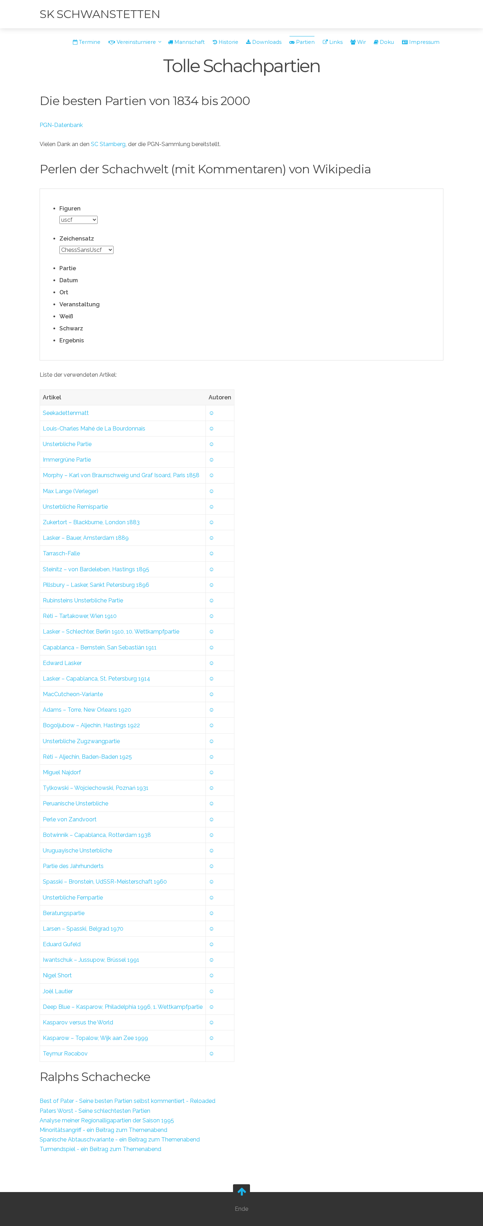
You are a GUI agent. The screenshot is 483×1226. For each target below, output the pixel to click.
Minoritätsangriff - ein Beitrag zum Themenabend (103, 1130)
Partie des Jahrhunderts (73, 866)
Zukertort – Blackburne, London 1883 (91, 522)
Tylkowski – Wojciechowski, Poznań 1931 (96, 788)
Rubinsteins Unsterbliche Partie (83, 600)
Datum (68, 280)
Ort (63, 292)
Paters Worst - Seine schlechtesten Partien (95, 1111)
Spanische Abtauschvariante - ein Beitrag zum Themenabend (120, 1139)
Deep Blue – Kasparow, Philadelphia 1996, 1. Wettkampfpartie (123, 1007)
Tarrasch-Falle (61, 553)
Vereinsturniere (136, 42)
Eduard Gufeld (62, 944)
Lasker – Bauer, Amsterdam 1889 (86, 537)
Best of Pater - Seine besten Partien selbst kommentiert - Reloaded (127, 1101)
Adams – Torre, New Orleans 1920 (87, 709)
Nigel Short (57, 975)
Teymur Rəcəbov (65, 1053)
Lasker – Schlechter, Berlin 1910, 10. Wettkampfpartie (111, 631)
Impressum (424, 42)
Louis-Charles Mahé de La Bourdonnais (94, 428)
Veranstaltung (79, 304)
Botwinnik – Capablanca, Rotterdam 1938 (97, 835)
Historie (227, 42)
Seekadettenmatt (66, 413)
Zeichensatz (76, 238)
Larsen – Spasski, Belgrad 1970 (83, 928)
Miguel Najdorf (62, 772)
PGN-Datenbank (61, 125)
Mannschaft (189, 42)
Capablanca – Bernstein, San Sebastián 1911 (100, 647)
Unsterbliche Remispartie (75, 506)
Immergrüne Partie (67, 459)
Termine (88, 42)
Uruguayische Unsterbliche (77, 850)
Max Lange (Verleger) (70, 491)
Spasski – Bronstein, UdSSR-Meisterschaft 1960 (105, 881)
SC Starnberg (108, 144)
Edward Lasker (62, 663)
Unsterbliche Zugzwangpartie (81, 741)
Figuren (70, 208)
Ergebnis (71, 340)
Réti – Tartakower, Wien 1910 (80, 616)
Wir (361, 42)
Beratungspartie (64, 913)
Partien (305, 42)
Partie (67, 268)
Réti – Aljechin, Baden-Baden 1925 (87, 756)
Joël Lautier (58, 991)
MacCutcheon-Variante (73, 694)
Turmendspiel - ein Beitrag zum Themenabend (100, 1149)
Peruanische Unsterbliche (75, 803)
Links (335, 42)
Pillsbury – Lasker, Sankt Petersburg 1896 (96, 585)
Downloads (266, 42)
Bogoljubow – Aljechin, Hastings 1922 (91, 725)
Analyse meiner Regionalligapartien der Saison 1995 (107, 1120)
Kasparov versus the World (78, 1022)
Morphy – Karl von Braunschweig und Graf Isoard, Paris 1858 (121, 475)
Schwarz (71, 328)
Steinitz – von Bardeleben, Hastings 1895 (96, 569)
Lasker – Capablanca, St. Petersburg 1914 (96, 678)
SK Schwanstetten (100, 14)
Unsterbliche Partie (67, 444)
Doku (386, 42)
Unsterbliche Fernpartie (73, 897)
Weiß (66, 316)
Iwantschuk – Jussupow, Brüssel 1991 (91, 959)
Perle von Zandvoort (70, 819)
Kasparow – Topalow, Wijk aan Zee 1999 (95, 1038)
